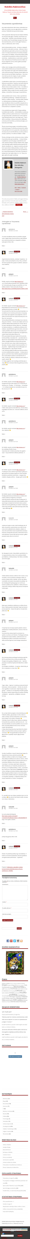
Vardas (4, 902)
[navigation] (15, 1236)
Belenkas (5, 1098)
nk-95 (8, 202)
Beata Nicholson (7, 1149)
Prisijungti (4, 1237)
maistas (7, 993)
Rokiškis (4, 998)
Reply (3, 245)
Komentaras (5, 884)
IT (3, 1108)
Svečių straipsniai (7, 1124)
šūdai (17, 1002)
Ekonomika (5, 1103)
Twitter (19, 187)
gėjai (3, 201)
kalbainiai (6, 991)
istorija (25, 989)
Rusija (19, 998)
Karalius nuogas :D (7, 1204)
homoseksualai (14, 201)
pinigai (7, 995)
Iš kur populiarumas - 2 (8, 1201)
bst (2, 1024)
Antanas (4, 1014)
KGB (9, 990)
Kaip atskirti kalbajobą (8, 1211)
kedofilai (24, 201)
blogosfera (14, 985)
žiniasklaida (22, 1002)
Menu (15, 17)
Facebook (24, 187)
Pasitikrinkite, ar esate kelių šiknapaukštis (13, 1190)
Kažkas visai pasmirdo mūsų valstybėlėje (13, 1209)
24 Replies (19, 205)
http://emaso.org (19, 281)
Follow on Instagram (16, 1056)
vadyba (20, 1000)
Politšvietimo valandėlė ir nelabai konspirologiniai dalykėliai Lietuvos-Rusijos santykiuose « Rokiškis (12, 868)
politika (21, 202)
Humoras (5, 1106)
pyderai (8, 996)
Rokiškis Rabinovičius (15, 7)
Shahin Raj (20, 1223)
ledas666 (11, 518)
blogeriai (9, 985)
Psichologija (6, 1118)
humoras (14, 989)
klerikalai (4, 202)
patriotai (12, 202)
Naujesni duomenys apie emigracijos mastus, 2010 (8, 213)
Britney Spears (21, 985)
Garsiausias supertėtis (8, 1159)
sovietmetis (9, 1000)
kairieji (20, 201)
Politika (16, 199)
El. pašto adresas (6, 908)
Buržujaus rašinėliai (7, 1152)
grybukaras (12, 229)
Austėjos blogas (7, 1147)
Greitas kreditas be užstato (9, 1162)
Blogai (4, 1101)
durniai (11, 987)
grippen (11, 274)
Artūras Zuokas (21, 983)
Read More (19, 1231)
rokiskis (11, 251)
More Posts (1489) (18, 191)
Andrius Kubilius (6, 983)
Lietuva (18, 990)
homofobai (7, 201)
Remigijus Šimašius (15, 997)
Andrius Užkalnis (13, 983)
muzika (23, 992)
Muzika (4, 1113)
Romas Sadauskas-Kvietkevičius (11, 1167)
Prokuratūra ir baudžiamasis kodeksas (12, 1165)
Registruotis (4, 1238)
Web (16, 187)
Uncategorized (6, 1126)
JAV (2, 991)
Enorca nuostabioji (7, 1157)
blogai (4, 985)
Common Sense (7, 1154)
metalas (11, 993)
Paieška (16, 1235)
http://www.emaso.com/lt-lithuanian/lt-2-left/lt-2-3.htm (15, 288)
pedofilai (16, 202)
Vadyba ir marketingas (8, 1129)
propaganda (21, 995)
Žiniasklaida (6, 1134)
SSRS (15, 1000)
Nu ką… (25, 211)
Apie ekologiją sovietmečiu (9, 1188)
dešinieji (26, 199)
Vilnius (25, 1000)
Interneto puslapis (6, 914)
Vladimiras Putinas (6, 1001)
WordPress (10, 1223)
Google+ (17, 189)
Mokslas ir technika (7, 1111)
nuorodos (4, 995)
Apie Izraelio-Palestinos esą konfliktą (12, 1185)
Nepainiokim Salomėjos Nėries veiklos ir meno (14, 1206)
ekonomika (19, 986)
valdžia (6, 205)
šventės (13, 1002)
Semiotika (5, 1121)
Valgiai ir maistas (7, 1131)
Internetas (21, 989)
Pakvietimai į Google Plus (14, 1014)
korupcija (13, 991)
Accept (12, 1231)
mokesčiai (16, 993)
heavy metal (7, 989)
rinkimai (24, 997)
